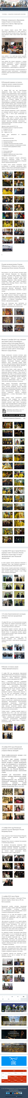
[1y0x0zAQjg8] (19, 816)
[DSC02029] (19, 962)
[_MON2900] (19, 433)
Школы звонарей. (19, 786)
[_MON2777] (19, 586)
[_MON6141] (19, 191)
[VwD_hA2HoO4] (19, 808)
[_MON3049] (7, 498)
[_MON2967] (7, 482)
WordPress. (20, 1096)
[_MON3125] (19, 515)
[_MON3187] (7, 539)
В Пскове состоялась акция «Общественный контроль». (10, 668)
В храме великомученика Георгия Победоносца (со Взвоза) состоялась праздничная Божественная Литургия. (13, 266)
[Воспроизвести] (4, 415)
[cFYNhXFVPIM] (7, 816)
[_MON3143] (7, 531)
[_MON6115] (7, 191)
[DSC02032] (7, 970)
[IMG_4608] (19, 655)
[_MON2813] (19, 602)
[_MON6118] (7, 183)
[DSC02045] (7, 986)
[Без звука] (19, 415)
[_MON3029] (19, 474)
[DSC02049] (19, 978)
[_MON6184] (19, 240)
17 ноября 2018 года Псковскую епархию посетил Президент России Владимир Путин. (13, 829)
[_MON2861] (7, 425)
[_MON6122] (19, 215)
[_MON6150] (7, 223)
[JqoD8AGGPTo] (19, 800)
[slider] (23, 415)
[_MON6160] (7, 248)
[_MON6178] (7, 232)
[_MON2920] (19, 441)
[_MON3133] (19, 506)
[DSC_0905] (19, 320)
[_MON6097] (7, 174)
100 (12, 996)
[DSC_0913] (7, 328)
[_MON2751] (7, 594)
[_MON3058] (7, 466)
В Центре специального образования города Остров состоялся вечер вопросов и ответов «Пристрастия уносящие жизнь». (13, 22)
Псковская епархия (11, 3)
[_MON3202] (19, 539)
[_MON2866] (7, 441)
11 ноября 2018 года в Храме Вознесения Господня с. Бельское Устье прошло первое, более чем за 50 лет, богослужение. (14, 899)
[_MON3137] (7, 523)
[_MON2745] (7, 578)
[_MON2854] (7, 433)
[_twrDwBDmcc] (7, 800)
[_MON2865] (7, 474)
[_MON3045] (19, 482)
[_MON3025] (7, 490)
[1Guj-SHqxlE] (7, 874)
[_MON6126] (7, 215)
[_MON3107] (7, 506)
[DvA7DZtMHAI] (7, 866)
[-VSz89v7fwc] (7, 808)
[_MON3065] (19, 457)
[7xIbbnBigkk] (7, 791)
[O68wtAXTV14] (19, 791)
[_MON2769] (19, 594)
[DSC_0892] (7, 311)
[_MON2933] (19, 449)
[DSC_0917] (19, 328)
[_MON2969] (19, 490)
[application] (14, 415)
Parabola (13, 1096)
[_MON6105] (7, 207)
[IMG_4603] (19, 647)
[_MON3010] (7, 457)
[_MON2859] (19, 466)
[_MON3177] (19, 531)
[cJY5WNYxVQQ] (7, 882)
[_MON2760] (7, 586)
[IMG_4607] (7, 655)
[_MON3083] (19, 498)
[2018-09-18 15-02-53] (7, 962)
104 (8, 999)
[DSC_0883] (19, 311)
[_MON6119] (7, 199)
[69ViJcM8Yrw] (19, 858)
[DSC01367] (7, 735)
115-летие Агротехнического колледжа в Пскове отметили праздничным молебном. (14, 615)
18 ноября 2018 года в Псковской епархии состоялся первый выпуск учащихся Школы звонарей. (12, 748)
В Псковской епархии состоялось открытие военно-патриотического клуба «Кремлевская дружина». (12, 84)
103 (3, 999)
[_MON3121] (19, 523)
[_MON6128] (19, 207)
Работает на (8, 1096)
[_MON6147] (19, 223)
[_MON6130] (19, 183)
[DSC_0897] (7, 320)
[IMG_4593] (7, 647)
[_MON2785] (19, 578)
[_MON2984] (19, 425)
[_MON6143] (19, 174)
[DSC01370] (19, 727)
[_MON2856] (7, 449)
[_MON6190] (7, 240)
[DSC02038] (7, 978)
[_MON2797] (7, 602)
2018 (14, 1071)
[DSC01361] (7, 727)
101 (18, 996)
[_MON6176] (19, 232)
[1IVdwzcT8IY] (7, 858)
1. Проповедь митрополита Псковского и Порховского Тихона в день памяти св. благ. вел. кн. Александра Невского (13, 418)
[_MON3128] (7, 515)
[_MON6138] (19, 199)
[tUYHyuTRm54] (19, 874)
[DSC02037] (19, 970)
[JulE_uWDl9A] (19, 866)
